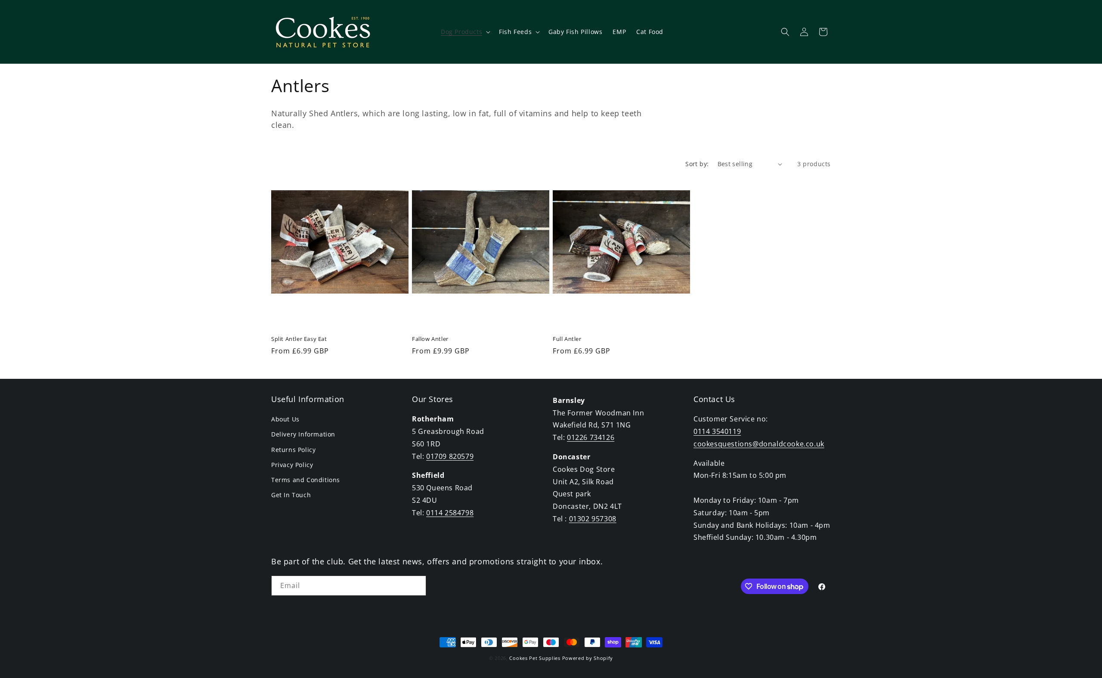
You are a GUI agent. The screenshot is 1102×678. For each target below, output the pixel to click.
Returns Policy (293, 450)
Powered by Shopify (587, 658)
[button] (465, 32)
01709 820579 (450, 456)
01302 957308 (592, 518)
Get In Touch (291, 495)
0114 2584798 (450, 512)
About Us (285, 419)
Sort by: (697, 164)
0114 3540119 (717, 431)
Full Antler (567, 339)
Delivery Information (303, 434)
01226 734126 (590, 437)
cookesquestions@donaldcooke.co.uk (758, 444)
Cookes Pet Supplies (534, 658)
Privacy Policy (292, 465)
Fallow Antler (430, 339)
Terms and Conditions (305, 480)
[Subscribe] (416, 586)
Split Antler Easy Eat (299, 339)
